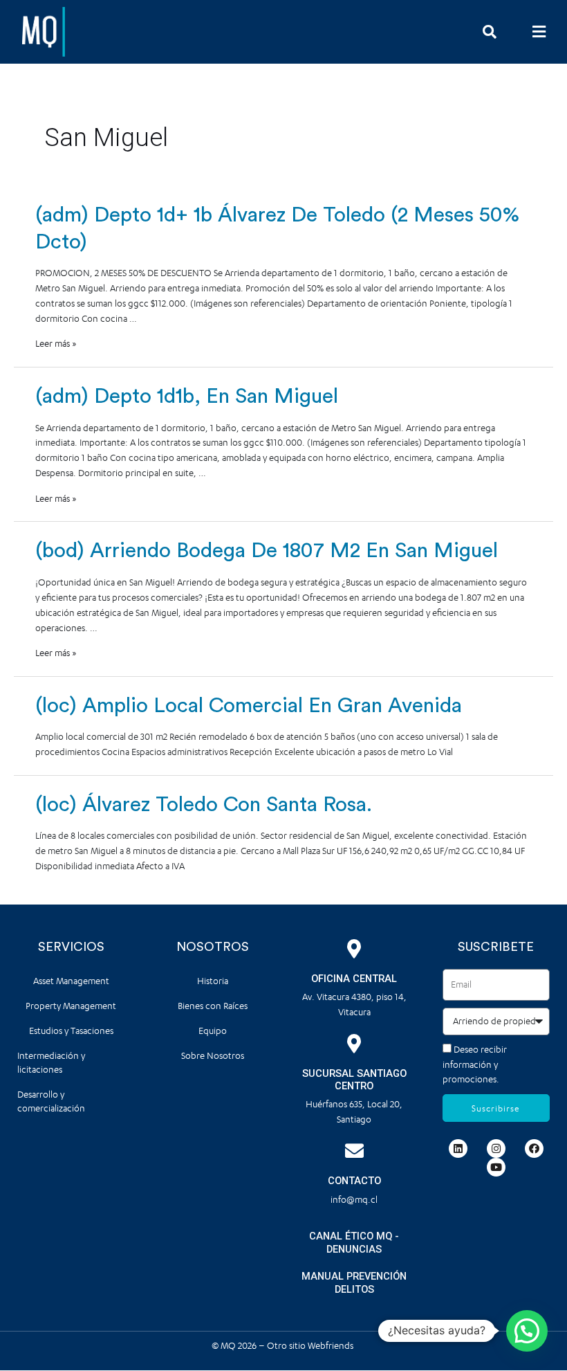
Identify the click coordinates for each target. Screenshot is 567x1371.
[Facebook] (534, 1148)
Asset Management (71, 981)
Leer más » (56, 343)
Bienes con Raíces (213, 1006)
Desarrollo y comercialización (51, 1101)
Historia (212, 981)
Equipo (212, 1031)
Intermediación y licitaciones (51, 1063)
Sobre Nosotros (212, 1056)
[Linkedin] (458, 1148)
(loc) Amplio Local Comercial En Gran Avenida (248, 706)
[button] (538, 31)
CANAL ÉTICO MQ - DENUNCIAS (354, 1242)
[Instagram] (496, 1148)
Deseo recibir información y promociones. (475, 1064)
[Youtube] (496, 1167)
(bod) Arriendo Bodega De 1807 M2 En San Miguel (266, 551)
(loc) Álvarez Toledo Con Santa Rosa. (203, 805)
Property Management (71, 1006)
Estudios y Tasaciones (71, 1031)
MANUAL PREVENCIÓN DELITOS (354, 1283)
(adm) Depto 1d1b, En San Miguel (186, 396)
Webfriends (331, 1346)
